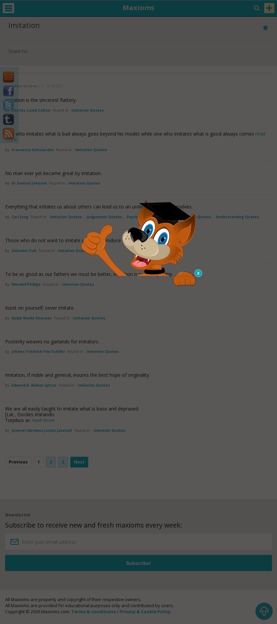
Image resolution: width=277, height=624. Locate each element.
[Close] (199, 273)
